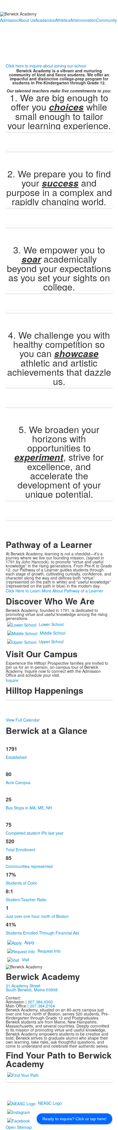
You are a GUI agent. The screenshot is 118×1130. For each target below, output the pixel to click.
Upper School (51, 641)
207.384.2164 (42, 1006)
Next (111, 565)
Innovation (86, 20)
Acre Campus (18, 782)
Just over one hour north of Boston (37, 916)
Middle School (52, 633)
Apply (29, 942)
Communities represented (29, 866)
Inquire (12, 680)
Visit (25, 959)
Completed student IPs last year (35, 833)
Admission (9, 20)
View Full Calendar (23, 720)
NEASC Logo (50, 1103)
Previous (7, 565)
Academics (45, 20)
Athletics (62, 20)
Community (106, 20)
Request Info (49, 951)
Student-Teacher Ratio (26, 899)
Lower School (51, 624)
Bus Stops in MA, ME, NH (29, 808)
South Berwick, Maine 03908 (32, 990)
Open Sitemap (19, 1127)
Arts (73, 20)
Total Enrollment (20, 849)
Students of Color (21, 883)
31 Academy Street (23, 985)
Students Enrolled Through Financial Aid (42, 933)
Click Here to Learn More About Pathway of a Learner (54, 591)
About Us (27, 20)
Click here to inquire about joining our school (46, 66)
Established (16, 757)
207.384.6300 (40, 1002)
